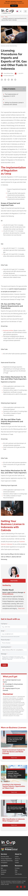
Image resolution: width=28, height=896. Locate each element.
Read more (21, 608)
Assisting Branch (6, 647)
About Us (17, 858)
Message (3, 654)
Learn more (14, 5)
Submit (4, 665)
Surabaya (3, 872)
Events (16, 860)
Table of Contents (9, 89)
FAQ (16, 872)
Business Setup (13, 45)
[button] (19, 11)
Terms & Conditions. (17, 882)
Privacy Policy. (9, 882)
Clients (17, 856)
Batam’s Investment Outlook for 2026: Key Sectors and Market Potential (13, 751)
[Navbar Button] (25, 11)
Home (2, 16)
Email (2, 631)
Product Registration (6, 858)
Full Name (4, 623)
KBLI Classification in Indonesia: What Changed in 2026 (13, 820)
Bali (2, 868)
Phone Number (5, 640)
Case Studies (18, 874)
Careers (17, 862)
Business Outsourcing (6, 860)
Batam (2, 874)
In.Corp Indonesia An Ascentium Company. (12, 881)
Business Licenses (5, 45)
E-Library (17, 868)
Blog (6, 16)
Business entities (8, 330)
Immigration (4, 862)
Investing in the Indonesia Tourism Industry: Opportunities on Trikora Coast (13, 786)
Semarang (3, 870)
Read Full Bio (14, 580)
